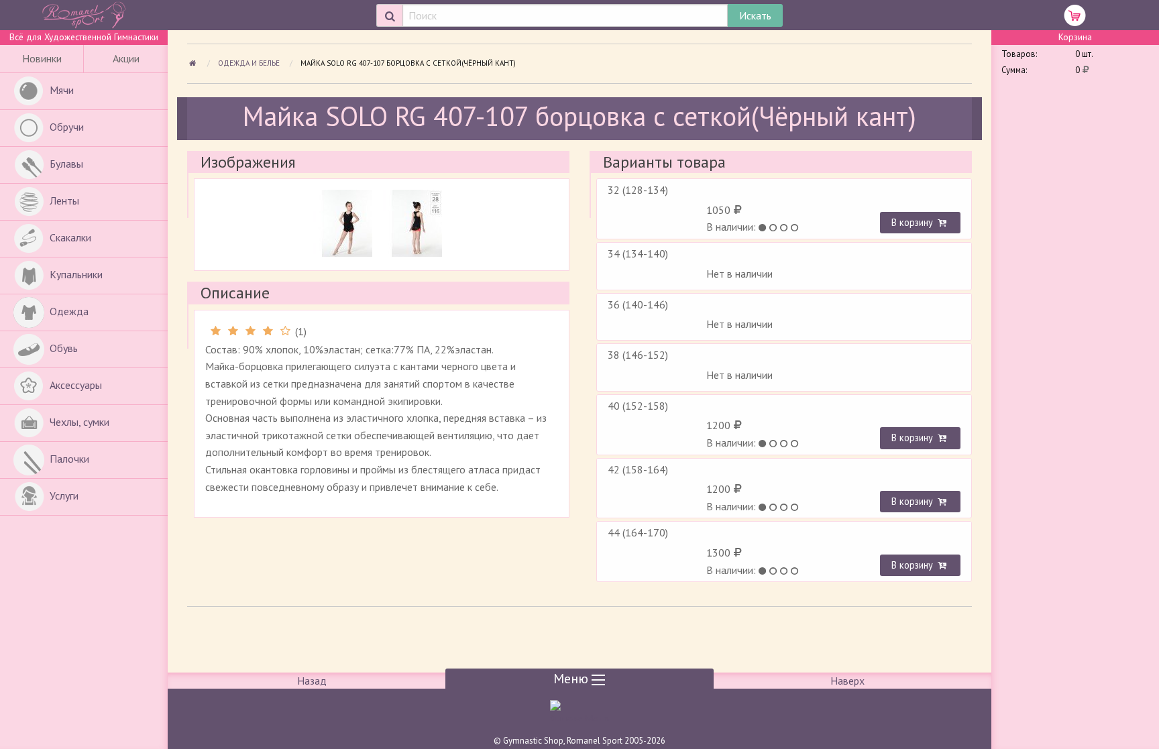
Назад (312, 680)
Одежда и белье (250, 63)
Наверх (847, 680)
